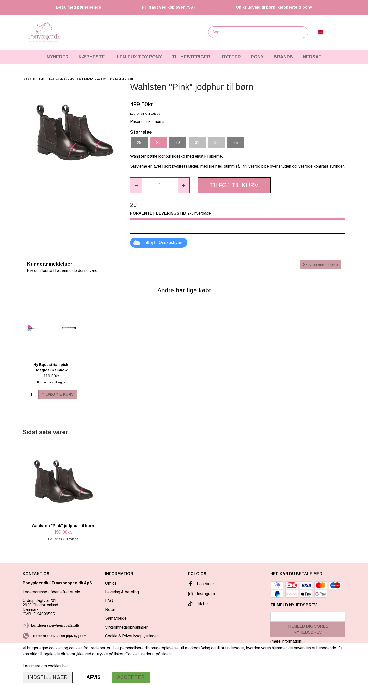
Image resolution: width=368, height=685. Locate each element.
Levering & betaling (122, 592)
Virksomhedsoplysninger (126, 627)
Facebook (206, 584)
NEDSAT (312, 56)
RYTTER (231, 56)
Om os (111, 583)
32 (216, 142)
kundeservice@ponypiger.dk (55, 625)
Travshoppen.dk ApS (72, 583)
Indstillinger (47, 677)
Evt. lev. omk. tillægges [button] (145, 113)
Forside (27, 78)
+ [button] (183, 185)
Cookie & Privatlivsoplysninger (131, 636)
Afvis (93, 677)
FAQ (109, 601)
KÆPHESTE (92, 56)
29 (158, 142)
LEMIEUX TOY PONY (139, 56)
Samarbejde (116, 618)
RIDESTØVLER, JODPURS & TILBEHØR (70, 78)
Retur (110, 609)
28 (139, 142)
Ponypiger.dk (35, 583)
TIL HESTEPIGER (191, 56)
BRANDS (283, 56)
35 (235, 142)
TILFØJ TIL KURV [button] (234, 185)
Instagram (206, 594)
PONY (257, 56)
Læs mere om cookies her (45, 666)
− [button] (136, 185)
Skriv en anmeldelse (320, 264)
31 (197, 142)
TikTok (203, 604)
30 (177, 142)
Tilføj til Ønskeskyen (163, 242)
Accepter (131, 677)
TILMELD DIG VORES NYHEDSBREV (307, 629)
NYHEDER (58, 56)
